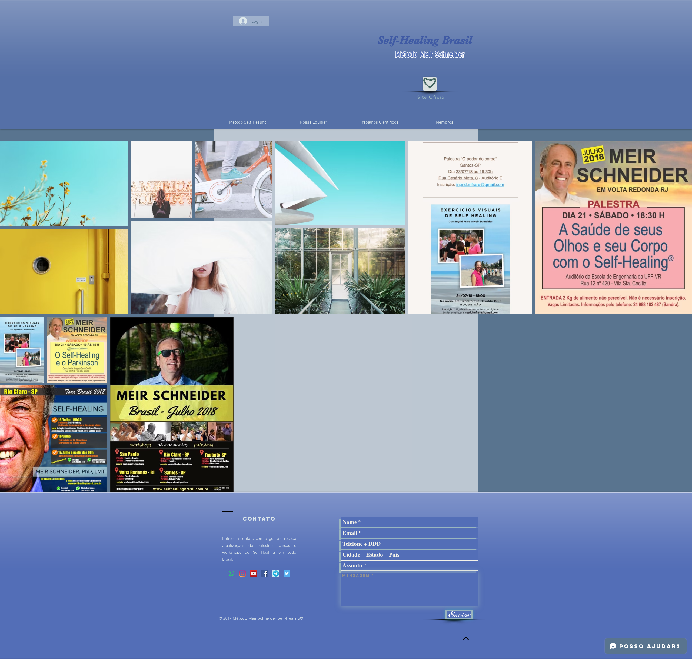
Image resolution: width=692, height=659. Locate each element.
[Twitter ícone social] (287, 573)
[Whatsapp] (231, 573)
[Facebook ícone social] (264, 573)
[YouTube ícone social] (253, 573)
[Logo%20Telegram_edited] (275, 573)
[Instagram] (242, 573)
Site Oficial (431, 97)
